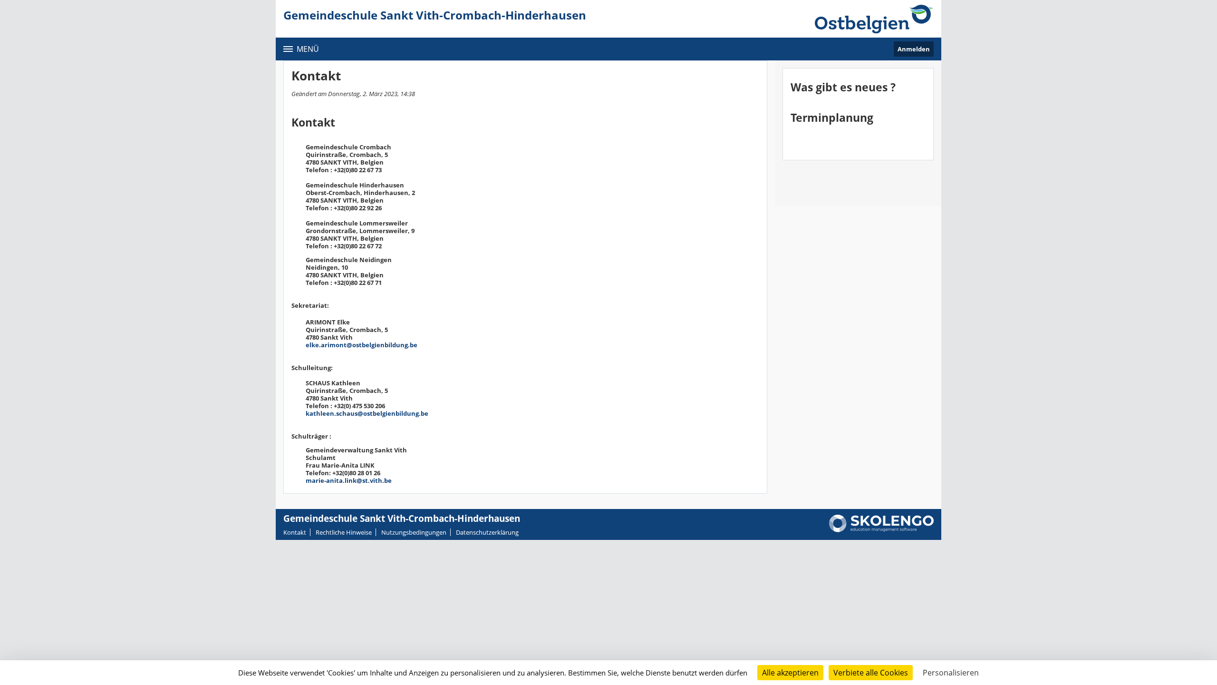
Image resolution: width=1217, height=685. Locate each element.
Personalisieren (951, 672)
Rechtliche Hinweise (344, 532)
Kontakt (294, 532)
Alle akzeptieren (790, 672)
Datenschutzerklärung (487, 532)
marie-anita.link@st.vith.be (349, 480)
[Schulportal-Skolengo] (874, 19)
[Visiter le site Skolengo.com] (881, 530)
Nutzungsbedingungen (413, 532)
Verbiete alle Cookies (870, 672)
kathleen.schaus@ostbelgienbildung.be (367, 413)
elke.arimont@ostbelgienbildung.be (361, 345)
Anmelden (914, 49)
